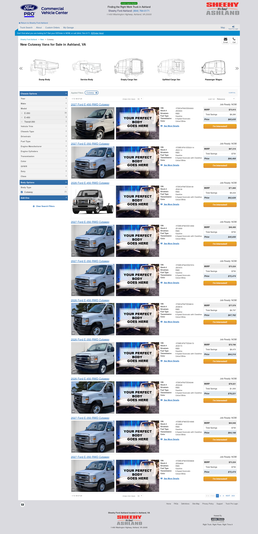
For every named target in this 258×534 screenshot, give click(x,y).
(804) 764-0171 (141, 10)
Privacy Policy (208, 503)
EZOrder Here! (97, 33)
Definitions (185, 503)
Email (225, 42)
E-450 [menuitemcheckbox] (27, 117)
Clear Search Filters (45, 206)
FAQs (176, 503)
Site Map (195, 503)
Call (234, 42)
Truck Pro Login (232, 503)
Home (168, 503)
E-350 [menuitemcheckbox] (27, 113)
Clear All (232, 93)
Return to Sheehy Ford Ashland (34, 22)
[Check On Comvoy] (22, 504)
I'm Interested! (220, 126)
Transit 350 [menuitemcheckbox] (29, 121)
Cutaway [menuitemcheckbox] (28, 192)
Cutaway (90, 92)
